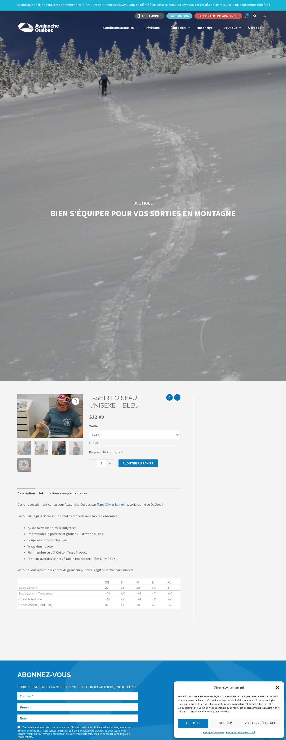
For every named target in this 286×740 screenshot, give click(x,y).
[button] (278, 687)
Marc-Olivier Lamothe (112, 504)
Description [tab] (26, 493)
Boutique (230, 28)
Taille (93, 426)
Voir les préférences (261, 723)
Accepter (193, 723)
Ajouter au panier (138, 463)
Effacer (93, 442)
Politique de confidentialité (240, 732)
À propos (254, 28)
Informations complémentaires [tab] (63, 493)
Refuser (225, 723)
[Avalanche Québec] (38, 27)
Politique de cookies (213, 732)
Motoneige (205, 28)
